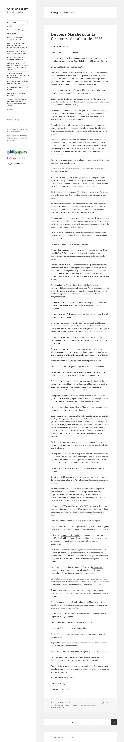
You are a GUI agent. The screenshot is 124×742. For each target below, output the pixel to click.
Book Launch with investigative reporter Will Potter (18, 82)
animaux (88, 705)
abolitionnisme (72, 703)
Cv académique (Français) (16, 30)
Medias (9, 26)
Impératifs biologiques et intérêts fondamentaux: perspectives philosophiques (17, 45)
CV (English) (11, 34)
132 (87, 722)
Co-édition (10, 109)
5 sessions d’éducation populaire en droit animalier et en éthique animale (18, 75)
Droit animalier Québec (70, 535)
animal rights (97, 703)
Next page (114, 722)
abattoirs (75, 705)
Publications (11, 22)
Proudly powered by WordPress (62, 737)
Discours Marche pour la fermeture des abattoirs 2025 (76, 36)
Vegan (94, 705)
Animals (105, 703)
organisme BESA (82, 526)
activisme (81, 703)
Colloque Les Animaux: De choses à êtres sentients (16, 58)
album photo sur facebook (67, 52)
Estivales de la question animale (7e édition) (15, 38)
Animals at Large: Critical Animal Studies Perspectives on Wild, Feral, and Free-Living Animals (18, 66)
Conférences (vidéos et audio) (15, 88)
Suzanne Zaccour (80, 579)
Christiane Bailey (17, 8)
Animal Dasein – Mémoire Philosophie (16, 94)
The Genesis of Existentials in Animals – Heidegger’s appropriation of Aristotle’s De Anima (17, 102)
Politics (66, 705)
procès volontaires (71, 419)
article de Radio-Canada (64, 110)
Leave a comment (59, 707)
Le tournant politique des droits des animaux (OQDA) (16, 52)
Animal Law (89, 703)
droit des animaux (57, 705)
